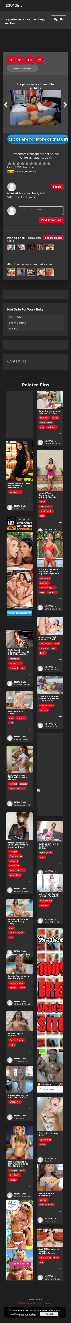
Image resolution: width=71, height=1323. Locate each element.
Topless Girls (20, 1061)
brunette (44, 417)
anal (57, 643)
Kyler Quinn (46, 852)
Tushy (43, 653)
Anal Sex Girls (51, 669)
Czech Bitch (16, 317)
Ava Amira (45, 578)
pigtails (12, 987)
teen (42, 515)
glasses (23, 783)
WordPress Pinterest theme (35, 1303)
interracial (14, 658)
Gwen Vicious (46, 705)
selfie (22, 987)
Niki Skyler (14, 1175)
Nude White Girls (53, 922)
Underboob (50, 1221)
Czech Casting (17, 323)
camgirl (13, 783)
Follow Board (53, 237)
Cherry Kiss (14, 1101)
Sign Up (59, 19)
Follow (57, 186)
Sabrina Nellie (47, 1204)
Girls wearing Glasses (24, 805)
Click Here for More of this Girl (38, 139)
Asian (42, 501)
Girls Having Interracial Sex (27, 684)
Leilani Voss (45, 506)
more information (27, 1314)
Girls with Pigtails (22, 1004)
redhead (13, 668)
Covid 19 (13, 861)
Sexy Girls (19, 508)
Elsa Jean (21, 718)
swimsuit (52, 427)
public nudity (46, 511)
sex (53, 648)
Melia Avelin (15, 492)
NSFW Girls (13, 5)
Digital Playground (48, 587)
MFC (22, 1170)
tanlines (44, 710)
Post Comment (51, 220)
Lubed (55, 417)
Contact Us (16, 361)
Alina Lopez (45, 643)
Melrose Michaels (17, 788)
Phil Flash (14, 328)
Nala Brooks (15, 663)
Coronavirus (15, 856)
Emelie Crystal (16, 932)
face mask (14, 865)
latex (42, 857)
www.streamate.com (25, 68)
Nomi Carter (46, 422)
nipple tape (15, 875)
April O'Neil (45, 1257)
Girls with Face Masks (24, 891)
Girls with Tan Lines (54, 726)
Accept (49, 1314)
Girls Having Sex (52, 1278)
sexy (42, 427)
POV (56, 1257)
